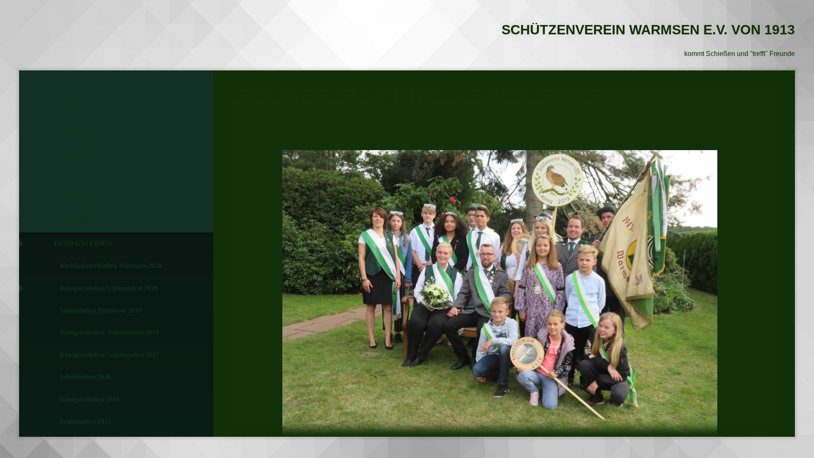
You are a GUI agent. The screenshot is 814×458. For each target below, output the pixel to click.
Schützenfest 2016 (85, 376)
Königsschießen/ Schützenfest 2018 (109, 332)
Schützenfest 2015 (85, 421)
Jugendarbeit (81, 154)
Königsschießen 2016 (90, 399)
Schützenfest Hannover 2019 (101, 310)
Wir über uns (79, 132)
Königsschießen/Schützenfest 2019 (108, 288)
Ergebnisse (76, 198)
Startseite (75, 87)
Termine (70, 176)
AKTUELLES (75, 110)
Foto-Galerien (83, 243)
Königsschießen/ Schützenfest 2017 (109, 354)
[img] (65, 27)
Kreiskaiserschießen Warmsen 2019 (111, 265)
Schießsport (79, 221)
